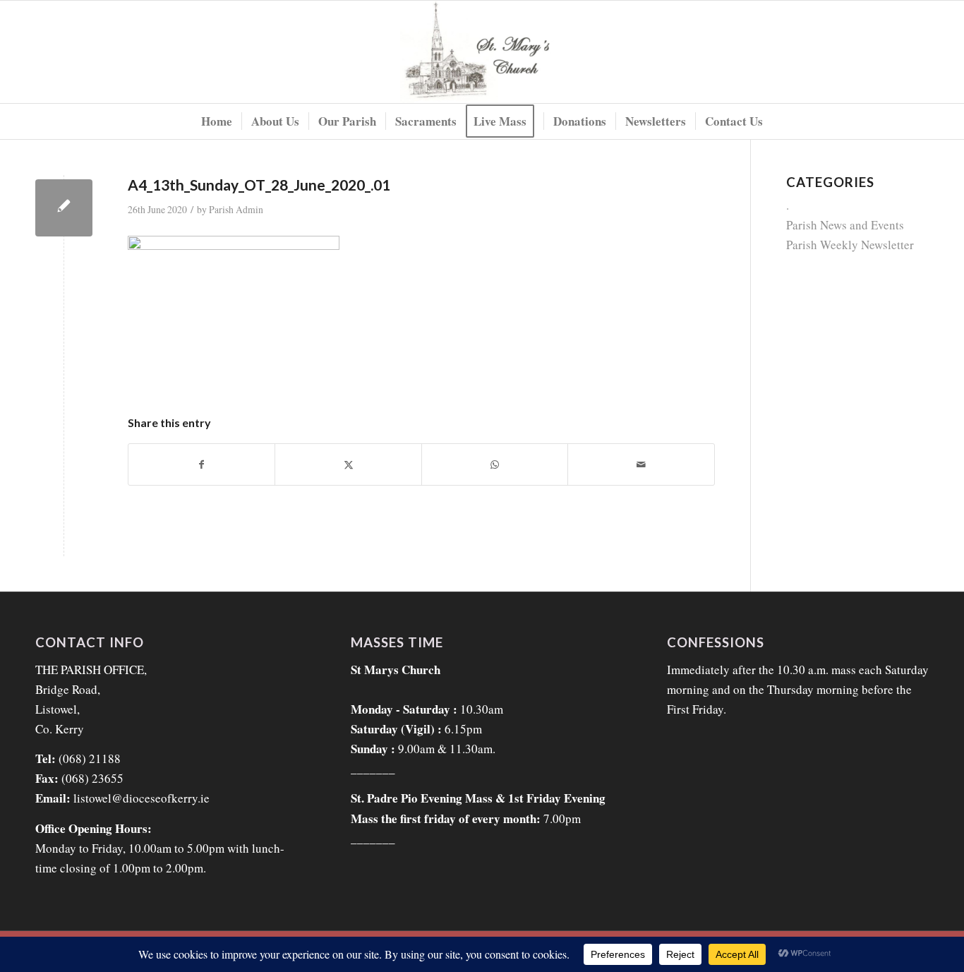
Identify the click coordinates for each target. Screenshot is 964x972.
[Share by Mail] (640, 464)
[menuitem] (216, 121)
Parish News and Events (845, 225)
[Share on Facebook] (201, 464)
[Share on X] (348, 464)
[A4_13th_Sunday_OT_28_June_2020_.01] (63, 207)
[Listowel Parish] (482, 52)
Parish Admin (236, 209)
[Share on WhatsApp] (494, 464)
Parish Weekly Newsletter (850, 244)
